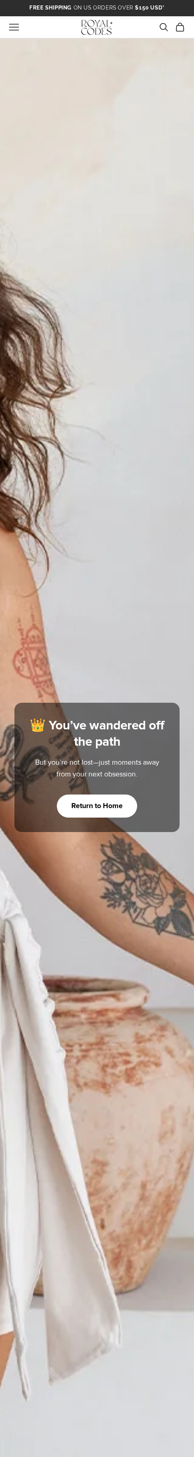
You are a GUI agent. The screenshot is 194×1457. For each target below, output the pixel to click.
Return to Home (97, 805)
